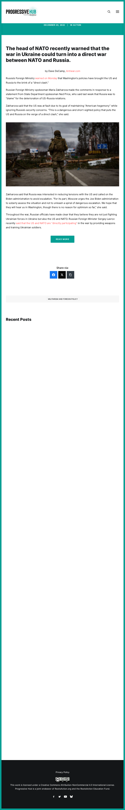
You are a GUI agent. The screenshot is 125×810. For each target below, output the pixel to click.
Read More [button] (62, 239)
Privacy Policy (62, 772)
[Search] (108, 11)
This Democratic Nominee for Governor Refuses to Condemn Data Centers (53, 404)
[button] (62, 357)
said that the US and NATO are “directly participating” (47, 223)
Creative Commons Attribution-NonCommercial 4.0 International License (77, 785)
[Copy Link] (70, 275)
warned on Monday (46, 78)
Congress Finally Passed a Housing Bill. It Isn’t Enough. (42, 626)
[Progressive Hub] (22, 11)
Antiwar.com (73, 71)
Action (77, 25)
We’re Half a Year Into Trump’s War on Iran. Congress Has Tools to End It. (52, 521)
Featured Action (22, 517)
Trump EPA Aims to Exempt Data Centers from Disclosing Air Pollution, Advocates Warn (61, 731)
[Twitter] (62, 275)
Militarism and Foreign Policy (63, 299)
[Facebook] (53, 275)
